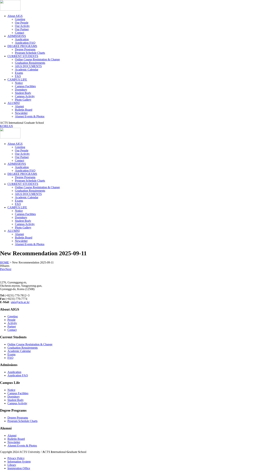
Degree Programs (25, 49)
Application (22, 39)
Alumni (19, 106)
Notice (19, 82)
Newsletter (21, 113)
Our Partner (22, 29)
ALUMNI (13, 103)
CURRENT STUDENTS (22, 56)
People (11, 319)
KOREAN (6, 126)
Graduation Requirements (30, 62)
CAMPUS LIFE (17, 79)
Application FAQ (25, 42)
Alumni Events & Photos (29, 116)
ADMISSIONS (16, 36)
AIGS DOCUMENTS (28, 66)
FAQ (18, 76)
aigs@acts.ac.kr (20, 302)
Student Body (23, 93)
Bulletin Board (23, 109)
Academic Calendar (26, 69)
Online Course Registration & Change (37, 59)
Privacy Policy (16, 458)
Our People (21, 22)
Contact (19, 32)
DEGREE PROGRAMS (22, 46)
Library (11, 464)
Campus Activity (25, 96)
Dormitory (21, 89)
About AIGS (15, 15)
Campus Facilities (25, 86)
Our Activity (22, 26)
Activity (12, 323)
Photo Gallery (23, 99)
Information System (19, 461)
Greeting (20, 19)
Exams (19, 72)
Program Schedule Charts (30, 52)
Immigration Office (18, 468)
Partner (11, 326)
